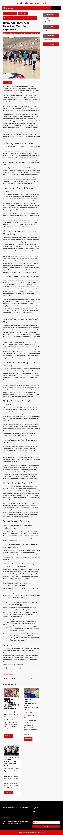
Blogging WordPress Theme (26, 832)
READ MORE (9, 736)
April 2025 (47, 21)
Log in (46, 30)
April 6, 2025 (29, 712)
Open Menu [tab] (9, 8)
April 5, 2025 (9, 712)
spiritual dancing (8, 674)
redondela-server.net (31, 3)
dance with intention (20, 671)
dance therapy (8, 671)
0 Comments (9, 714)
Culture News (23, 13)
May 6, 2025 (8, 33)
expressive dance (33, 671)
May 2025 (47, 18)
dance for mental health (13, 668)
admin (17, 33)
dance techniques (27, 668)
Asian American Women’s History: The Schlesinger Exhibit (11, 761)
